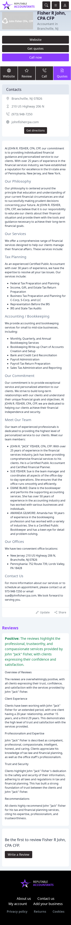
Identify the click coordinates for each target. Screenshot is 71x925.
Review (27, 76)
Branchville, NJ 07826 (27, 98)
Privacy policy (17, 911)
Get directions (35, 130)
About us (24, 898)
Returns (40, 911)
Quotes (62, 76)
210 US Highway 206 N (28, 106)
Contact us (45, 898)
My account (17, 903)
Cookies (58, 911)
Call (44, 76)
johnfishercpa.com (25, 122)
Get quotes (35, 48)
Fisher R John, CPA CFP (51, 15)
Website (36, 40)
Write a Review (18, 854)
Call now (35, 57)
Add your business (48, 903)
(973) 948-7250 (22, 114)
